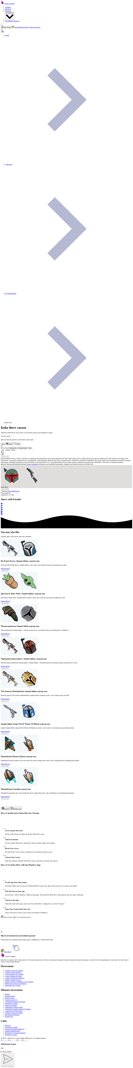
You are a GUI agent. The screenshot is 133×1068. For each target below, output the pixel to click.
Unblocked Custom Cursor (14, 1007)
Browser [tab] (6, 809)
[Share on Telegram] (66, 512)
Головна (8, 7)
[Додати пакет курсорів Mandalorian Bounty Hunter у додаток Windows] (8, 766)
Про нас (8, 1025)
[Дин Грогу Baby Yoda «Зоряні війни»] (19, 589)
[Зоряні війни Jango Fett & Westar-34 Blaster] (19, 720)
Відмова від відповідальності (15, 1033)
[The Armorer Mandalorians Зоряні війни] (19, 687)
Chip (30, 448)
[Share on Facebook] (66, 504)
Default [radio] (10, 444)
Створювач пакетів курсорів (15, 1002)
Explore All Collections (8, 933)
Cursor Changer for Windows (14, 978)
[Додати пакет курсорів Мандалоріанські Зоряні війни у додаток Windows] (8, 636)
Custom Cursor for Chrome (14, 970)
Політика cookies (11, 1035)
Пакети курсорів (11, 1005)
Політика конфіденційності (14, 1029)
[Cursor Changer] (2, 3)
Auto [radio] (3, 444)
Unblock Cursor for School (14, 1013)
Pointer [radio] (18, 444)
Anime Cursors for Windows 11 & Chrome (19, 982)
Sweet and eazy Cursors (13, 985)
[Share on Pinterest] (66, 508)
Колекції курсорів (11, 1003)
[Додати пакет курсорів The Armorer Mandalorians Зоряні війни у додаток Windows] (8, 701)
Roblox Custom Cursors (13, 980)
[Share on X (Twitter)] (66, 506)
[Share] (2, 454)
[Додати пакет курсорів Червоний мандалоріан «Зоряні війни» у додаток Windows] (8, 668)
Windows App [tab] (17, 809)
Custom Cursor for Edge (13, 972)
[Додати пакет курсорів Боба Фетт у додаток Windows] (8, 456)
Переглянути (5, 568)
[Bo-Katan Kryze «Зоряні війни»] (19, 557)
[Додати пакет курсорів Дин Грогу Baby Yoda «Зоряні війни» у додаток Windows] (8, 603)
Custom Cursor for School (13, 1011)
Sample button (22, 448)
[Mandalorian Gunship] (19, 785)
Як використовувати (12, 21)
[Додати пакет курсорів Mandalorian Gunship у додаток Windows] (8, 799)
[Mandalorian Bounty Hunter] (19, 752)
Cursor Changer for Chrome (14, 974)
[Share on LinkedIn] (66, 510)
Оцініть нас (9, 1016)
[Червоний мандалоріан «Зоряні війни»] (19, 655)
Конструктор (9, 998)
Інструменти (10, 13)
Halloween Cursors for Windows (16, 984)
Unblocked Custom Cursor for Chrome (18, 1009)
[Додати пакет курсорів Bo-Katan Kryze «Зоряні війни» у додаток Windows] (8, 571)
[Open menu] (1, 25)
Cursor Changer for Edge (13, 976)
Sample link (13, 448)
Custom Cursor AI (11, 1000)
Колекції (8, 9)
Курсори (8, 11)
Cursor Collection (32, 464)
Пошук (7, 994)
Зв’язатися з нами (11, 1027)
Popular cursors (10, 996)
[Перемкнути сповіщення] (1, 29)
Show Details (7, 1052)
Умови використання (12, 1031)
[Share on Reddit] (66, 514)
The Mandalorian (13, 491)
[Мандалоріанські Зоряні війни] (19, 622)
